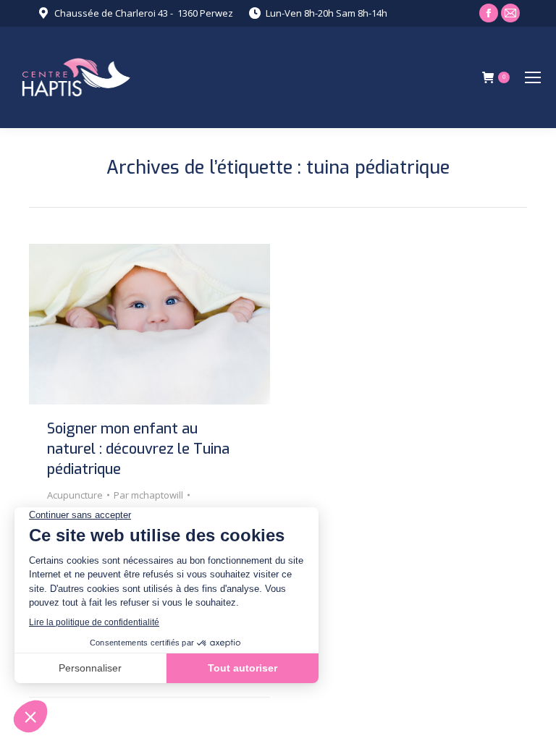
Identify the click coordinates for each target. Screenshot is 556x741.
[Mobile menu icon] (533, 77)
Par (148, 494)
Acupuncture (75, 494)
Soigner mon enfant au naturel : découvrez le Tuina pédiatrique (138, 449)
